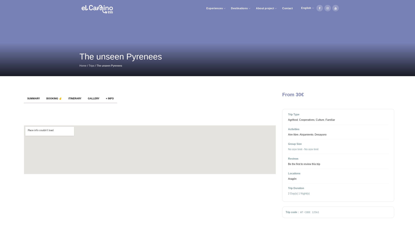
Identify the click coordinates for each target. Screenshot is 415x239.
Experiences (214, 8)
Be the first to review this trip (304, 164)
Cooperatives (306, 119)
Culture (320, 119)
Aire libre (293, 134)
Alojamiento (306, 134)
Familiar (330, 119)
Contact (287, 8)
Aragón (292, 178)
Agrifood (293, 119)
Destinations (239, 8)
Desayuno (320, 134)
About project (265, 8)
